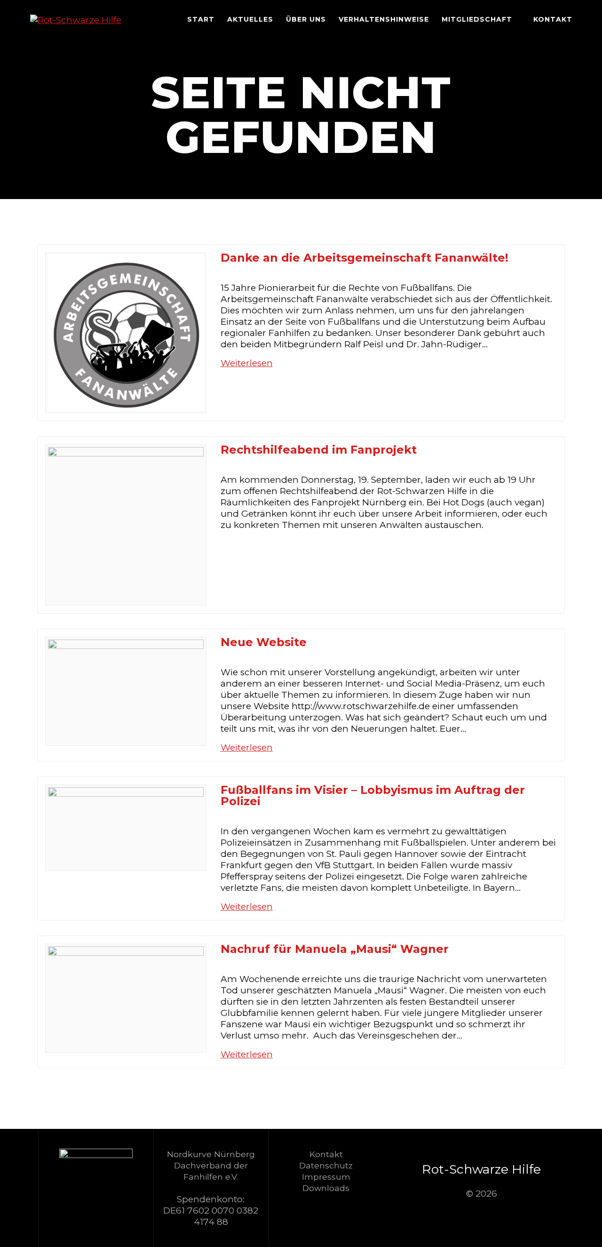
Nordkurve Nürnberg (211, 1154)
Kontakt (552, 19)
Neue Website (264, 642)
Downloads (325, 1188)
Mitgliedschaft (477, 19)
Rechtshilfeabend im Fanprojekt (319, 449)
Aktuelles (250, 19)
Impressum (326, 1177)
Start (200, 19)
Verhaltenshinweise (384, 19)
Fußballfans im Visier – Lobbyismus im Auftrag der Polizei (373, 795)
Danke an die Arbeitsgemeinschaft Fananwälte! (364, 257)
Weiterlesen (247, 363)
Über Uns (306, 19)
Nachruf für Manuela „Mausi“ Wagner (335, 949)
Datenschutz (326, 1165)
